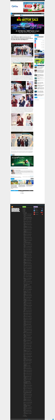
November (25, 213)
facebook (29, 190)
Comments (42, 65)
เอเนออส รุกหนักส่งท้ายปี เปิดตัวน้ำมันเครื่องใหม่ (27, 217)
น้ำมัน (19, 13)
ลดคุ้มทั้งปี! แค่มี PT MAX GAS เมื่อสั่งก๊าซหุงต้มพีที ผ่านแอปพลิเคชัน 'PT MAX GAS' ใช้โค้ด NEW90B (40, 85)
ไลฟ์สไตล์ (35, 13)
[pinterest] (15, 0)
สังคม (17, 211)
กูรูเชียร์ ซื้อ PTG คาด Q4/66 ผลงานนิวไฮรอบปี (27, 359)
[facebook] (13, 0)
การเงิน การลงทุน (24, 13)
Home (11, 204)
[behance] (19, 0)
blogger (14, 190)
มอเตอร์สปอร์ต (16, 13)
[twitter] (14, 0)
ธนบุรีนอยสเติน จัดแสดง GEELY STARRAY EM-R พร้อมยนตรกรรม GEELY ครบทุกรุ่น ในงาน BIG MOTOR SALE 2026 (36, 15)
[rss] (18, 0)
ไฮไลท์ (39, 65)
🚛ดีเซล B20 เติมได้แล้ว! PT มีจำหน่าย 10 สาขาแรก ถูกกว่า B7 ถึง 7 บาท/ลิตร (40, 78)
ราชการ (27, 180)
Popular (36, 65)
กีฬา (36, 13)
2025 (23, 209)
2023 (23, 211)
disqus (22, 190)
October (24, 415)
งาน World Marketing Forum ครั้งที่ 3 (26, 381)
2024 (23, 210)
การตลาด (21, 13)
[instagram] (20, 0)
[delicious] (21, 0)
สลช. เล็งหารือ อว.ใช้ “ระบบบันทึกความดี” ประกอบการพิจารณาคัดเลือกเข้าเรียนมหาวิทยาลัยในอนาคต (29, 185)
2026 (23, 208)
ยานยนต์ (13, 13)
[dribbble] (17, 0)
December (25, 212)
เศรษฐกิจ (15, 211)
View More (32, 178)
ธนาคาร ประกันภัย (29, 13)
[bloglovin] (16, 0)
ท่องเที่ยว (32, 13)
